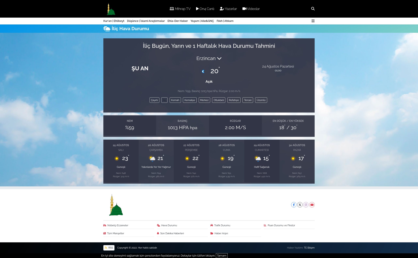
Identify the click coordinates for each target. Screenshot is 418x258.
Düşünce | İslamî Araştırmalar (146, 21)
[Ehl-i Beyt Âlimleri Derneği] (110, 8)
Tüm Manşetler (115, 233)
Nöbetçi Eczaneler (117, 225)
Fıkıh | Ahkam (225, 21)
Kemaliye (190, 100)
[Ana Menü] (313, 21)
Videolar (253, 9)
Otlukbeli (219, 100)
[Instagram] (306, 204)
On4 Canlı (206, 9)
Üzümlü (261, 100)
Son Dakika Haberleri (172, 233)
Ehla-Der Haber (178, 21)
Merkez (204, 100)
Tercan (248, 100)
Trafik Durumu (222, 225)
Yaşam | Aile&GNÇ (202, 21)
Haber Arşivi (221, 233)
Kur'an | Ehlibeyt (113, 21)
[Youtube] (312, 204)
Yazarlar (230, 9)
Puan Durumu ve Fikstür (281, 225)
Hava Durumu (169, 225)
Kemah (175, 100)
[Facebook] (294, 204)
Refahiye (234, 100)
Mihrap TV (182, 9)
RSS (110, 247)
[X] (300, 204)
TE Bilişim (309, 247)
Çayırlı (154, 100)
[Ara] (313, 8)
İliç (164, 100)
